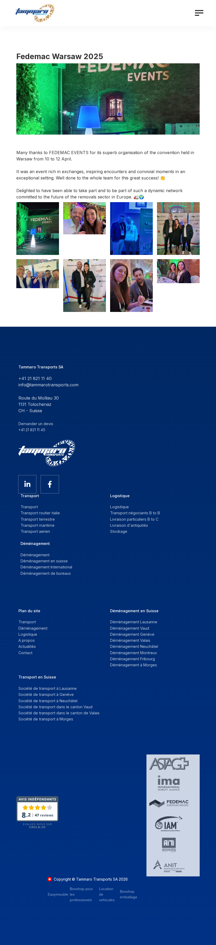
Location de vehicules (107, 894)
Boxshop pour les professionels (81, 894)
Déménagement (32, 628)
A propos (26, 640)
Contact (25, 652)
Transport (27, 622)
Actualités (27, 646)
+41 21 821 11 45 (31, 430)
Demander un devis (35, 423)
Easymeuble (58, 894)
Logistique (27, 634)
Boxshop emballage (128, 894)
